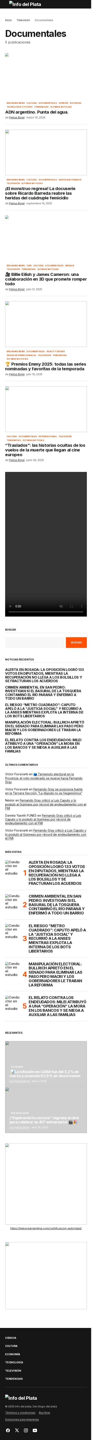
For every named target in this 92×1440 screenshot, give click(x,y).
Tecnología (14, 1362)
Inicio (8, 20)
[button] (7, 4)
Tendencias (41, 107)
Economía (17, 1067)
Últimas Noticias (61, 107)
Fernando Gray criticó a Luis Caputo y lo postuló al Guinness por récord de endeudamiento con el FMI (45, 804)
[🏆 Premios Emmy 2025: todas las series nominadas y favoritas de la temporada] (46, 324)
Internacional (48, 436)
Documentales (48, 103)
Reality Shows (56, 351)
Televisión (23, 20)
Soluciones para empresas (22, 1419)
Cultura (32, 103)
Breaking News (16, 103)
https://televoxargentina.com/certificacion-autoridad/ (46, 1228)
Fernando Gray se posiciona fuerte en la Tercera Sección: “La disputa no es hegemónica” (44, 791)
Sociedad (75, 103)
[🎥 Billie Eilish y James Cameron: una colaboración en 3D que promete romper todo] (46, 238)
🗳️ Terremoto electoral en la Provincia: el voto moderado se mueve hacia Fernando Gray (44, 778)
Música (69, 266)
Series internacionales (21, 355)
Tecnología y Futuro (20, 107)
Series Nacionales (70, 180)
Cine (29, 266)
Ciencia (10, 1337)
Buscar (10, 629)
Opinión (63, 103)
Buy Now (44, 1412)
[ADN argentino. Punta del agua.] (46, 76)
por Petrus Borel (19, 1081)
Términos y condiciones (20, 1412)
